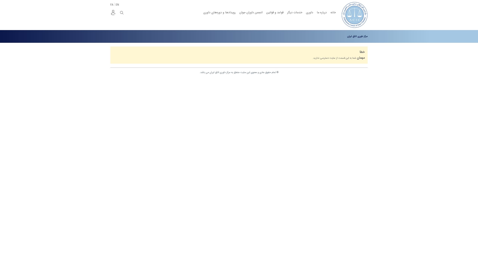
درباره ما (322, 12)
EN (117, 5)
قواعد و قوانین (274, 12)
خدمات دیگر (294, 12)
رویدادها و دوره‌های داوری (219, 12)
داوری (309, 12)
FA (111, 5)
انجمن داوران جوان (251, 12)
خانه (333, 12)
